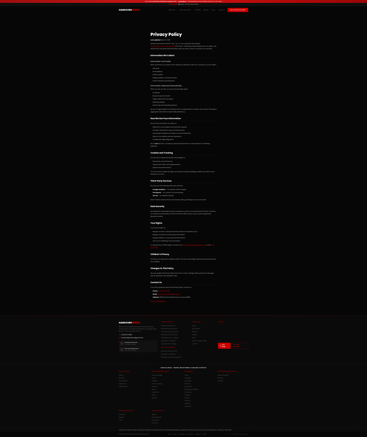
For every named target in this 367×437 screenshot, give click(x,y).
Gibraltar (187, 403)
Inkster (154, 389)
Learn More (182, 1)
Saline (121, 420)
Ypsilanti (121, 417)
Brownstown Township (191, 389)
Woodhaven (188, 392)
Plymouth (220, 378)
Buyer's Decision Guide (199, 341)
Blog (193, 338)
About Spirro (196, 329)
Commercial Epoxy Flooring (169, 332)
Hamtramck (122, 384)
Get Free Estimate (236, 345)
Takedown (198, 434)
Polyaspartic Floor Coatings (169, 338)
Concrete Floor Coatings (168, 344)
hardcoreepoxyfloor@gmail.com (194, 245)
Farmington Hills (157, 417)
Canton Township (157, 384)
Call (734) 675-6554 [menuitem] (238, 10)
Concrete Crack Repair (168, 354)
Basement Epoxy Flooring (169, 329)
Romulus (154, 386)
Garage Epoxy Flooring (168, 326)
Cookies (204, 434)
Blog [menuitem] (213, 10)
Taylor (186, 375)
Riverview (187, 395)
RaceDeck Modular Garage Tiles (171, 357)
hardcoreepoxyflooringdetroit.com (162, 46)
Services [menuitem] (171, 10)
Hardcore (129, 9)
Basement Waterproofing (169, 351)
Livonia (154, 378)
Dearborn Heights (157, 375)
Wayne (154, 395)
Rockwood (188, 406)
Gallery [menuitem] (206, 10)
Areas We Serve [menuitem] (185, 10)
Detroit (121, 375)
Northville (220, 381)
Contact (194, 344)
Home (194, 326)
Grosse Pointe (123, 381)
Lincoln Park (188, 386)
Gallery (194, 335)
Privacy (170, 434)
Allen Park (187, 384)
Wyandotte (188, 381)
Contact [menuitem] (221, 10)
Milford (154, 414)
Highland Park (123, 386)
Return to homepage (157, 301)
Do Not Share (190, 434)
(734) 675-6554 (164, 291)
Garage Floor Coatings (168, 341)
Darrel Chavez (244, 434)
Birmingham (155, 420)
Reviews (194, 332)
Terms (175, 434)
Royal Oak (155, 423)
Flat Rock (187, 400)
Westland (155, 381)
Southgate (188, 378)
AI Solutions (236, 434)
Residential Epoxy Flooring (169, 335)
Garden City (155, 392)
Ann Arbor (122, 414)
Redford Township (223, 375)
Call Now (223, 345)
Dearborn (122, 378)
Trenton (187, 398)
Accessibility (181, 434)
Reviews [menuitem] (198, 10)
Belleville (154, 398)
